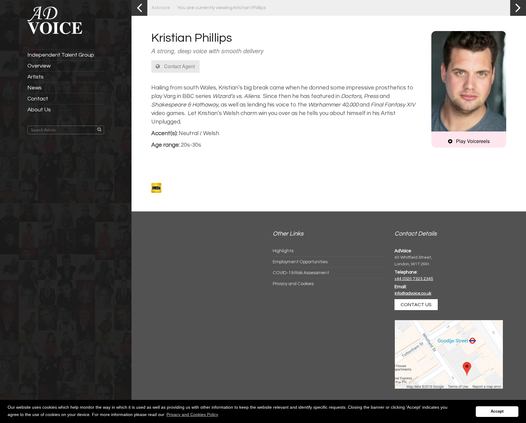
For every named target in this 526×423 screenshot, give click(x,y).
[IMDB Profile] (156, 188)
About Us (39, 110)
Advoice (161, 7)
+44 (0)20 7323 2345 (413, 279)
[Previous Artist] (139, 8)
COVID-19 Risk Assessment (301, 273)
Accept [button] (497, 411)
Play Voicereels (472, 141)
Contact (37, 99)
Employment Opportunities (300, 262)
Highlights (283, 251)
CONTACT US (416, 304)
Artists (35, 77)
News (34, 88)
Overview (39, 66)
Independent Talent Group (60, 55)
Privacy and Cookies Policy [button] (192, 414)
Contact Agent (179, 66)
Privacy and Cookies (293, 283)
